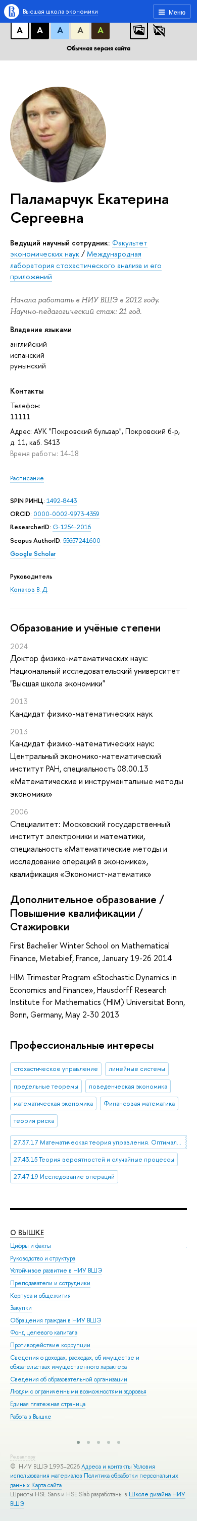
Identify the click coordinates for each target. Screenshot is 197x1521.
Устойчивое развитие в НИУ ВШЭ (56, 1270)
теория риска (34, 1120)
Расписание (27, 478)
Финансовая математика (139, 1103)
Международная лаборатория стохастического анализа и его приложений (86, 265)
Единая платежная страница (47, 1404)
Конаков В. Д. (29, 589)
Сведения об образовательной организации (68, 1379)
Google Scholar (33, 553)
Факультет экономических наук (78, 248)
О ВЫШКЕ (27, 1232)
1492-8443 (61, 500)
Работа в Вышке (31, 1417)
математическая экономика (53, 1103)
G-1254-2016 (72, 527)
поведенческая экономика (128, 1086)
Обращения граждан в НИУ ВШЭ (55, 1320)
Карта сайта (46, 1485)
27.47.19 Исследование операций (64, 1176)
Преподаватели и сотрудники (50, 1283)
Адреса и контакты (106, 1467)
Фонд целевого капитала (43, 1332)
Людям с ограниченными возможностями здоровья (78, 1391)
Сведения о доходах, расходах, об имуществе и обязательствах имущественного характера (74, 1362)
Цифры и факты (30, 1246)
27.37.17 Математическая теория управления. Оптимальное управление (100, 1142)
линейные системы (137, 1068)
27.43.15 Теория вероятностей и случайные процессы (94, 1159)
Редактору (22, 1456)
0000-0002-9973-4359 (66, 514)
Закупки (21, 1308)
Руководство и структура (42, 1258)
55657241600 (82, 540)
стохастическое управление (56, 1068)
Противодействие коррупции (50, 1345)
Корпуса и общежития (40, 1296)
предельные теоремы (46, 1086)
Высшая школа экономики (60, 11)
